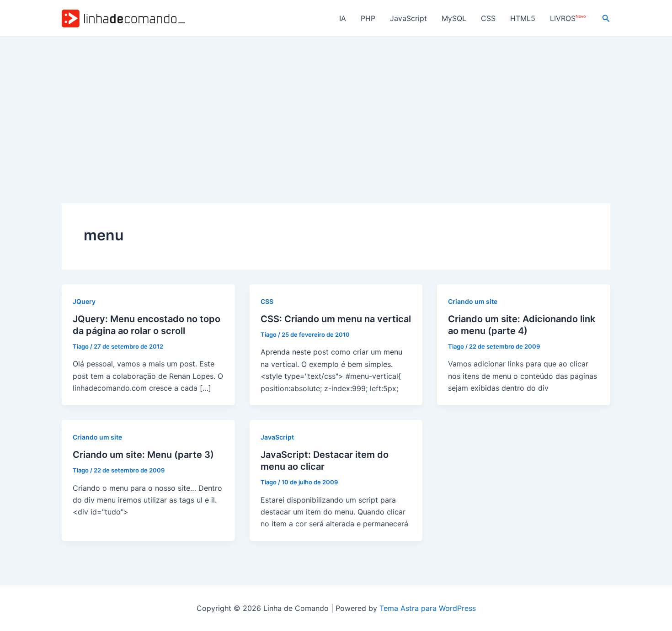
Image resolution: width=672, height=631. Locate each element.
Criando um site (472, 301)
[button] (606, 18)
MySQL (454, 18)
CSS (488, 18)
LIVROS (568, 18)
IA (342, 18)
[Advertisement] (336, 106)
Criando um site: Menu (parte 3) (143, 454)
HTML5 (522, 18)
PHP (368, 18)
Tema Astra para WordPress (427, 608)
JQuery (84, 301)
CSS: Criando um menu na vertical (336, 318)
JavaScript (408, 18)
